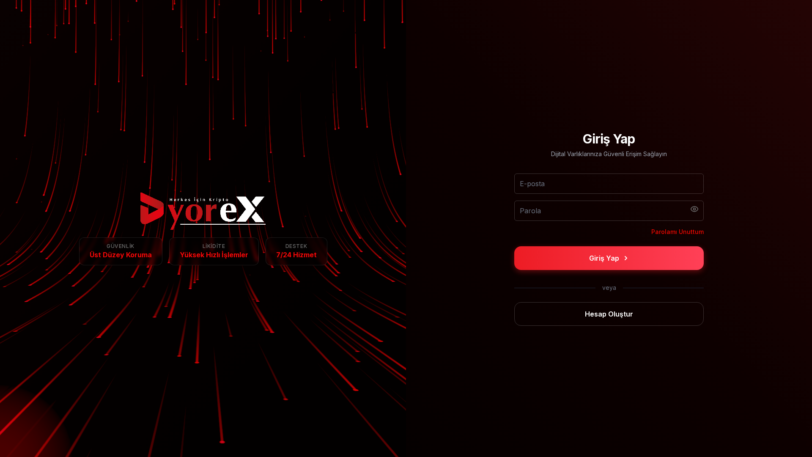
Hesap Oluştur (609, 314)
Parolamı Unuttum (677, 231)
